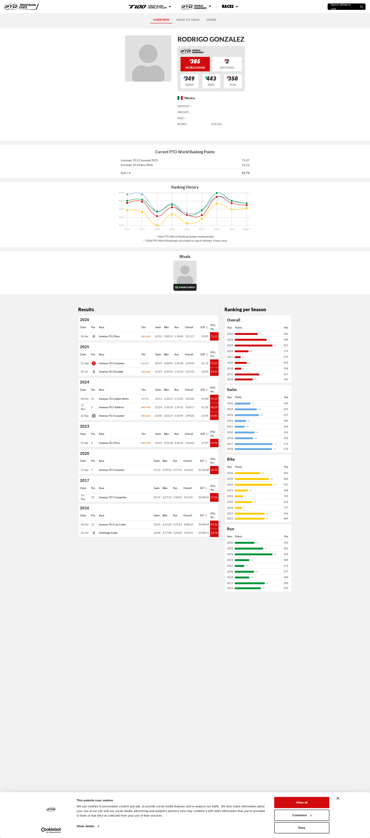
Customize (299, 815)
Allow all (302, 802)
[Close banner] (337, 798)
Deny (301, 827)
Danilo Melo (187, 287)
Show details (85, 826)
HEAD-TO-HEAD (188, 19)
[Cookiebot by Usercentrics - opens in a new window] (51, 830)
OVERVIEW (161, 19)
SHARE (211, 19)
